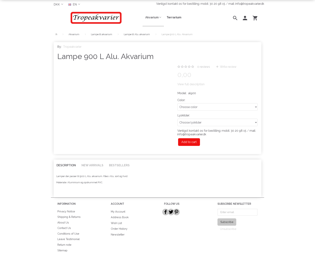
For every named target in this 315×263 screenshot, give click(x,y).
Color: (181, 100)
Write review (227, 66)
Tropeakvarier (72, 46)
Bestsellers (119, 165)
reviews (203, 66)
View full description (191, 84)
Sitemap (62, 250)
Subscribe (226, 222)
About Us (63, 222)
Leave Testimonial (68, 239)
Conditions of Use (68, 233)
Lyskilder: (183, 115)
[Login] (245, 17)
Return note (64, 244)
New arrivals (92, 165)
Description (66, 165)
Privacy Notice (66, 211)
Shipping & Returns (69, 216)
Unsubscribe (228, 229)
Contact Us (64, 227)
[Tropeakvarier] (95, 17)
